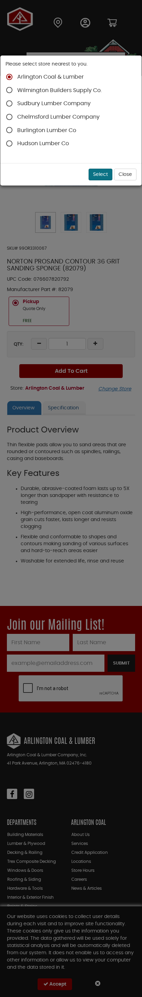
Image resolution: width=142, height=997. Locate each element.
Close (125, 174)
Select (100, 174)
